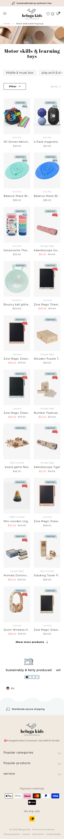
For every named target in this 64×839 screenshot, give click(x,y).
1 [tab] (27, 677)
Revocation (38, 834)
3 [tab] (34, 677)
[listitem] (32, 3)
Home (7, 24)
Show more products (30, 642)
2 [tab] (30, 677)
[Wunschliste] (48, 14)
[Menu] (5, 13)
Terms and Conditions (43, 829)
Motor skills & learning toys (29, 23)
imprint (26, 834)
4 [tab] (37, 677)
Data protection (12, 834)
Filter (13, 86)
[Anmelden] (52, 14)
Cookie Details (53, 834)
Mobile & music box (19, 72)
